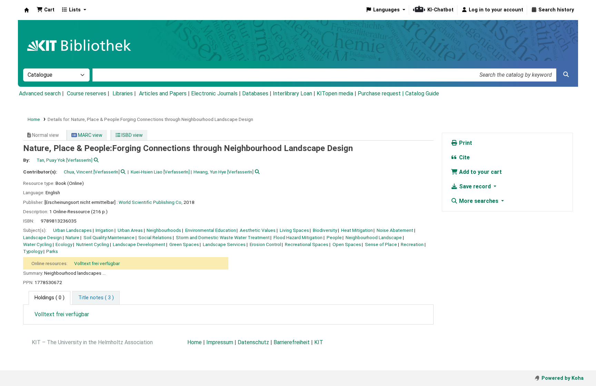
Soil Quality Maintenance (109, 237)
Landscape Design (42, 237)
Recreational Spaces (306, 244)
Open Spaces (346, 244)
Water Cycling (37, 244)
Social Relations (155, 237)
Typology (32, 251)
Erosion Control (265, 244)
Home (34, 119)
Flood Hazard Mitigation (298, 237)
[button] (45, 10)
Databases (255, 93)
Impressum (219, 342)
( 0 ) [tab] (49, 298)
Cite (464, 157)
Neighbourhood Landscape (374, 237)
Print (465, 143)
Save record (475, 186)
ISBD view (131, 135)
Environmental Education (210, 230)
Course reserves (86, 93)
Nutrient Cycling (92, 244)
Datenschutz (253, 342)
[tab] (96, 298)
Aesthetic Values (258, 230)
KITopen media (335, 93)
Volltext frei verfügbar (97, 263)
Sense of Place (381, 244)
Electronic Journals (214, 93)
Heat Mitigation (357, 230)
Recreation (412, 244)
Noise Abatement (395, 230)
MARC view (89, 135)
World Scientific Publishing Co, (150, 202)
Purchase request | (381, 93)
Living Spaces (294, 230)
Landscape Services (224, 244)
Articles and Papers (163, 93)
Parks (52, 251)
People (334, 237)
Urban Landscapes (72, 230)
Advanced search (40, 93)
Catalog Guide (422, 93)
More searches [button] (479, 201)
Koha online (26, 10)
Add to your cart (480, 172)
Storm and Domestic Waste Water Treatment (223, 237)
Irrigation (104, 230)
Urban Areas (130, 230)
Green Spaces (184, 244)
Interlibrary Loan (292, 93)
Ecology (64, 244)
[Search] (566, 74)
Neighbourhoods (164, 230)
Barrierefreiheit (292, 342)
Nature (72, 237)
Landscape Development (139, 244)
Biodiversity (325, 230)
